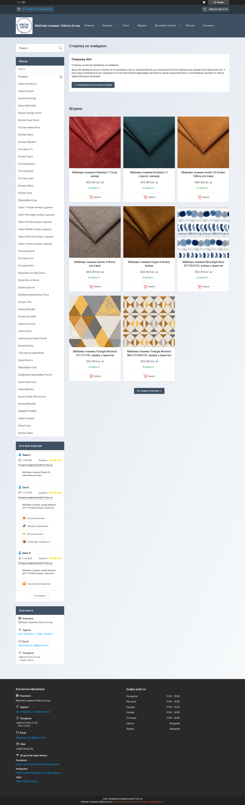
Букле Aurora (25, 360)
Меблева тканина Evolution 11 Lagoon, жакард (149, 174)
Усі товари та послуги (148, 391)
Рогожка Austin (26, 164)
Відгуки (142, 25)
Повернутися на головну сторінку (94, 85)
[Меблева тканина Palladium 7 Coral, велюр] (95, 142)
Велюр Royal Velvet (28, 120)
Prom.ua (138, 799)
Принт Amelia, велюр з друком (35, 222)
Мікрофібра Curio (27, 367)
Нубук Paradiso (26, 418)
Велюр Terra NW (27, 316)
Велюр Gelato (25, 433)
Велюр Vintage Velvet (30, 113)
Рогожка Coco (26, 258)
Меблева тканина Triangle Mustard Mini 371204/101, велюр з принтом (149, 353)
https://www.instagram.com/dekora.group (38, 772)
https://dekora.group (27, 781)
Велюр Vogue (25, 156)
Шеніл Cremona (26, 324)
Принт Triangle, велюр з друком (35, 207)
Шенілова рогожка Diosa (31, 273)
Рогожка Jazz (26, 178)
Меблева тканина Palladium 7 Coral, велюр (95, 174)
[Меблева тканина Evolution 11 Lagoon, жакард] (149, 142)
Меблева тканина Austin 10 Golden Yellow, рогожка (203, 174)
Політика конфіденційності (151, 802)
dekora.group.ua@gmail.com (33, 645)
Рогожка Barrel (26, 251)
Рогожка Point (26, 265)
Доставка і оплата (165, 25)
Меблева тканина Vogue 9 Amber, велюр (149, 263)
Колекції (107, 25)
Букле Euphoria (26, 287)
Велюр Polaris (25, 134)
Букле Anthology (27, 98)
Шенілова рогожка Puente (32, 338)
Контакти (208, 25)
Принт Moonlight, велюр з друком (36, 214)
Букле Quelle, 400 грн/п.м (32, 396)
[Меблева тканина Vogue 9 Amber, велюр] (149, 232)
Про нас (190, 25)
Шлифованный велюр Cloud (33, 294)
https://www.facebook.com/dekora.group (38, 764)
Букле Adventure (27, 382)
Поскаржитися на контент (124, 802)
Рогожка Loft (25, 149)
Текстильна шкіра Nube (31, 353)
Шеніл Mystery (26, 389)
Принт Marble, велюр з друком (34, 229)
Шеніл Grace (25, 331)
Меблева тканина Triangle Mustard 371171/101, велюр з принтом (95, 353)
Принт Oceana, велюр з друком (35, 243)
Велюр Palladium (27, 142)
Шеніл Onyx (24, 425)
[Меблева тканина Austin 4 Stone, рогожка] (95, 232)
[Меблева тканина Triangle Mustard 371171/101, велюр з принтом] (95, 321)
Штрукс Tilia (24, 302)
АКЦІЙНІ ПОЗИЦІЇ (27, 411)
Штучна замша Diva (29, 127)
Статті (125, 25)
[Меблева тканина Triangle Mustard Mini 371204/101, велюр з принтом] (149, 321)
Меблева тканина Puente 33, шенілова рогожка (36, 473)
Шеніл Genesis (26, 91)
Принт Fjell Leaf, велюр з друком (35, 236)
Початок (89, 25)
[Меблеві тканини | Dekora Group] (24, 25)
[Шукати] (60, 48)
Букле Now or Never (28, 280)
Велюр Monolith (26, 309)
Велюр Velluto (26, 185)
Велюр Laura (25, 193)
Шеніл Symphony (27, 83)
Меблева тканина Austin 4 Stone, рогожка (95, 263)
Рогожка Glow (26, 171)
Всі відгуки (40, 595)
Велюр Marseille (27, 403)
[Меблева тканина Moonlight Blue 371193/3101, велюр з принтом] (203, 232)
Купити (97, 197)
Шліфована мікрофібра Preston (35, 374)
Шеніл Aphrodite (27, 105)
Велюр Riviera (25, 345)
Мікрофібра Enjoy (27, 200)
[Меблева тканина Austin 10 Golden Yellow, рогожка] (203, 142)
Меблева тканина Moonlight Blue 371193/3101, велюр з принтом (203, 263)
